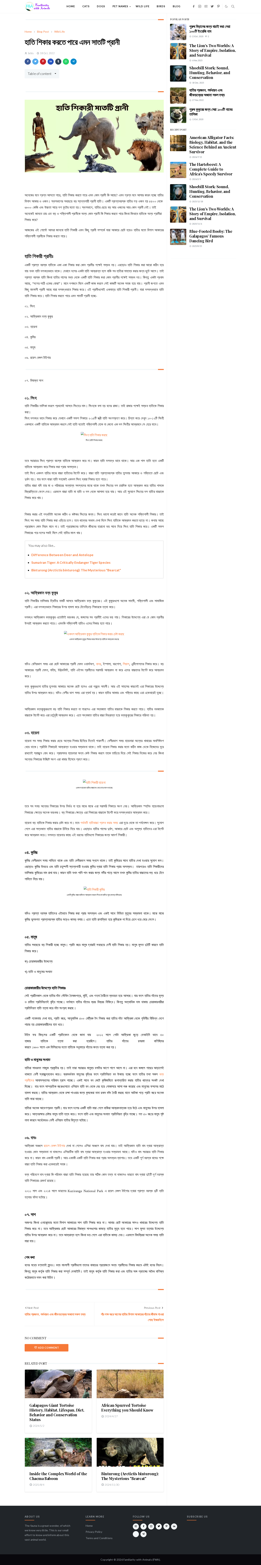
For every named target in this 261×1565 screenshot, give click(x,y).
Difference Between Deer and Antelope (62, 555)
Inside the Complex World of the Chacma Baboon (58, 1476)
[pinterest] (218, 6)
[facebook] (193, 6)
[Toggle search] (232, 6)
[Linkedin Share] (51, 62)
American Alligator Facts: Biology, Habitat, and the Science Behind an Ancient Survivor (212, 144)
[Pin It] (43, 62)
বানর (98, 664)
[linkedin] (174, 1526)
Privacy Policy (94, 1531)
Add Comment (48, 1347)
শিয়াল (126, 664)
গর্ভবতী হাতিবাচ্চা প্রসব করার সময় (99, 823)
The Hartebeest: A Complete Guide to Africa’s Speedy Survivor (210, 169)
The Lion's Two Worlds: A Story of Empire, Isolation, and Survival (212, 50)
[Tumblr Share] (58, 62)
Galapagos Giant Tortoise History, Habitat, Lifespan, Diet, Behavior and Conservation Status (56, 1412)
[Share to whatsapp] (66, 62)
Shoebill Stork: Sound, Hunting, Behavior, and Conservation (209, 72)
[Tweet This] (35, 62)
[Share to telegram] (74, 62)
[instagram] (200, 6)
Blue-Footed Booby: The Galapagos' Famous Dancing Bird (210, 236)
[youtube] (206, 6)
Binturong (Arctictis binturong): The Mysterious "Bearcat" (76, 570)
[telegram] (143, 1534)
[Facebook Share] (28, 62)
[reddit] (136, 1534)
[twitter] (212, 6)
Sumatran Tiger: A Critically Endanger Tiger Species (70, 562)
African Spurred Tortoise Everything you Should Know (127, 1407)
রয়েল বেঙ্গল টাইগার (54, 1146)
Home (89, 1525)
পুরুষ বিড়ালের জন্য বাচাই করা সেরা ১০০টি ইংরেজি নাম (209, 29)
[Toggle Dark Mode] (226, 6)
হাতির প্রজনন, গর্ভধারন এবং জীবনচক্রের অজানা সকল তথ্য (207, 92)
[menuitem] (71, 6)
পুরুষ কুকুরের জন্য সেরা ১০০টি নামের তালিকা (210, 111)
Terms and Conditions (99, 1538)
